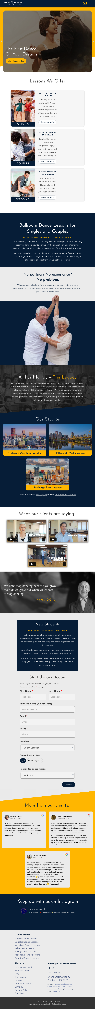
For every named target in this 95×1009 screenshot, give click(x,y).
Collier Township (54, 986)
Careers (18, 980)
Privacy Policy (21, 990)
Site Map (19, 993)
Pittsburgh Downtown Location (24, 453)
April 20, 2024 (37, 857)
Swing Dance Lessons (25, 951)
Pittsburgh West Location (70, 453)
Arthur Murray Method (65, 494)
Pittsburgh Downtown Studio (62, 964)
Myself (23, 761)
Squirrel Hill (55, 991)
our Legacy (41, 494)
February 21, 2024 (63, 818)
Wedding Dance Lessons (27, 945)
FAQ (17, 974)
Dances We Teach (24, 967)
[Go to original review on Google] (42, 817)
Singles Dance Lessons (26, 938)
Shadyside (68, 989)
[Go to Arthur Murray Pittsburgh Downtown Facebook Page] (49, 968)
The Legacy (20, 977)
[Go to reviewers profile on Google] (7, 817)
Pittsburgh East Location (48, 487)
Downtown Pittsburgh (63, 984)
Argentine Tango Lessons (27, 955)
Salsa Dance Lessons (25, 948)
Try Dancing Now (16, 61)
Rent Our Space (23, 983)
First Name (26, 691)
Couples (23, 163)
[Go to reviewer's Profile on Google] (29, 856)
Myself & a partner (35, 761)
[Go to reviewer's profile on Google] (53, 817)
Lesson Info (47, 122)
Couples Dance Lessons (26, 942)
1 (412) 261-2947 (55, 972)
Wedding (23, 199)
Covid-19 (19, 987)
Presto (60, 989)
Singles (23, 124)
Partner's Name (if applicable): (36, 704)
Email (23, 716)
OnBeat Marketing (59, 1004)
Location (25, 741)
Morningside (53, 989)
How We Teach (22, 970)
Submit (68, 785)
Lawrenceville (66, 986)
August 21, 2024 (15, 818)
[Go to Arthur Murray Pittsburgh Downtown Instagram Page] (53, 968)
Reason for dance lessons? (33, 769)
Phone (23, 729)
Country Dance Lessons (26, 958)
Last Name (55, 691)
